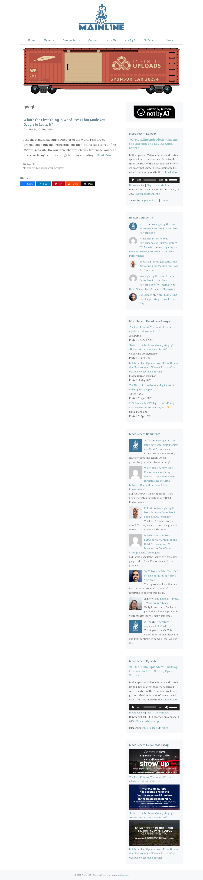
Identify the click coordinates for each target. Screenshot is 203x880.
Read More (104, 155)
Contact (93, 40)
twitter (60, 167)
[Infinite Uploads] (101, 93)
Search (170, 40)
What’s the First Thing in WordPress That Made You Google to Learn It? (64, 122)
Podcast (149, 40)
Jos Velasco (145, 294)
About (47, 40)
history (40, 167)
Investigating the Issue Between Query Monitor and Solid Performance (158, 228)
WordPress (33, 164)
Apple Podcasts (150, 200)
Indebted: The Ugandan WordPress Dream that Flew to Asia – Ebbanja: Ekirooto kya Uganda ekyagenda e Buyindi (153, 367)
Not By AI (130, 40)
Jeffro (142, 224)
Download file (137, 185)
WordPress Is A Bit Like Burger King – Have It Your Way (158, 299)
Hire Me (111, 40)
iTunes (164, 200)
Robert (143, 261)
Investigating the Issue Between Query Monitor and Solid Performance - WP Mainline (157, 280)
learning (50, 167)
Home (31, 40)
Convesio (124, 875)
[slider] (173, 179)
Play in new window (158, 185)
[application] (154, 180)
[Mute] (166, 179)
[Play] (133, 179)
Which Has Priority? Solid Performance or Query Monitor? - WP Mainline (159, 243)
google (31, 167)
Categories (70, 40)
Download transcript (148, 193)
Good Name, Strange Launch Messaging (152, 288)
